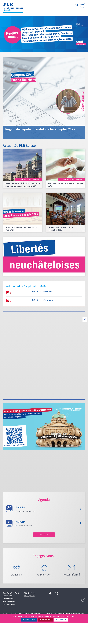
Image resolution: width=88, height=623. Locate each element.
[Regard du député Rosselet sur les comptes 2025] (44, 98)
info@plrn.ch (29, 596)
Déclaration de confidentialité (29, 613)
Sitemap (5, 613)
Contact (14, 613)
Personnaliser (61, 620)
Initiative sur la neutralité (42, 291)
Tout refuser (46, 620)
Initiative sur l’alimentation (43, 300)
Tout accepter (29, 620)
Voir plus (44, 534)
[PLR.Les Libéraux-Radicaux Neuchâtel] (14, 9)
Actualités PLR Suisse (19, 145)
